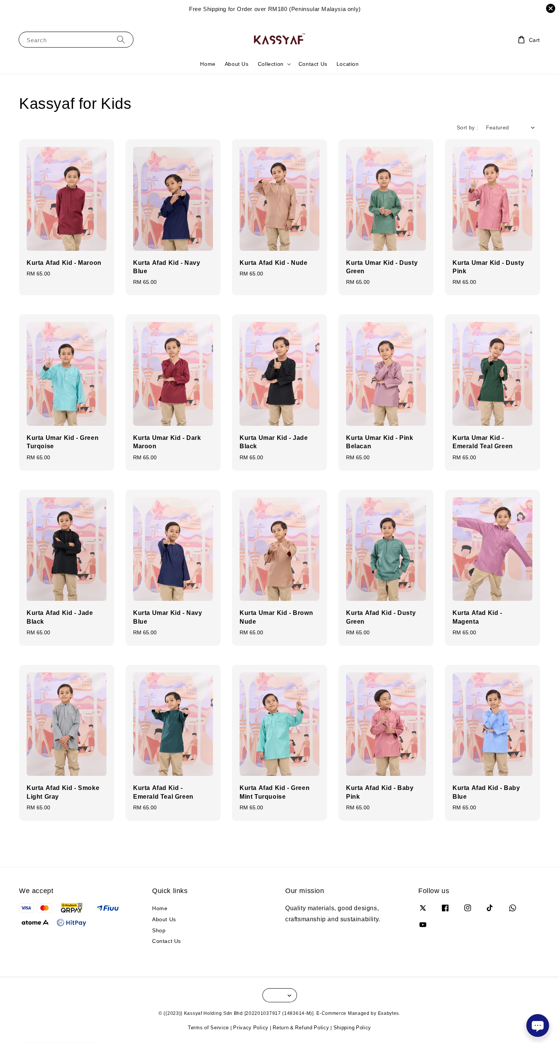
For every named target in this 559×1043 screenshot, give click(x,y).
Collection (271, 64)
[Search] (121, 39)
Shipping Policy (352, 1027)
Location (348, 63)
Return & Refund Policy (301, 1027)
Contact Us (313, 63)
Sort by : (467, 127)
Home (207, 63)
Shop (158, 930)
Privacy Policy (250, 1027)
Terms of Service (208, 1027)
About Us (237, 63)
